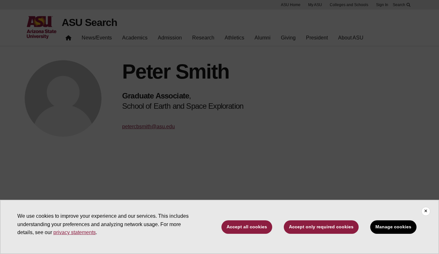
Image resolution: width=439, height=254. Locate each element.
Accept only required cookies (321, 226)
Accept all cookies (247, 226)
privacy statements (74, 232)
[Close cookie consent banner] (425, 211)
